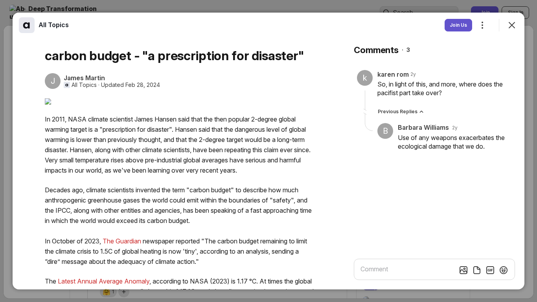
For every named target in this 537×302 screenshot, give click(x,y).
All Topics (84, 85)
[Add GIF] (490, 270)
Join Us (458, 25)
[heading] (54, 24)
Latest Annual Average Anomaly (103, 281)
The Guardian (122, 241)
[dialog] (268, 151)
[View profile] (27, 25)
